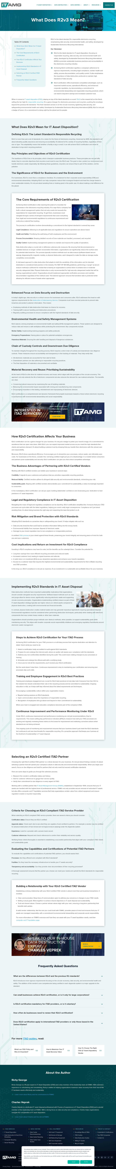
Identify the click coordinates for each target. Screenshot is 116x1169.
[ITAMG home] (9, 1157)
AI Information (29, 1166)
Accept (73, 1162)
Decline (86, 1162)
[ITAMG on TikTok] (108, 1157)
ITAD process (24, 535)
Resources (95, 5)
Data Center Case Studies (35, 1140)
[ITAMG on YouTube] (105, 1157)
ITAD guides (30, 1038)
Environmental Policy (18, 1166)
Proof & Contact (104, 1129)
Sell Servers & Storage (55, 1135)
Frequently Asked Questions (26, 80)
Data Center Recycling (36, 1137)
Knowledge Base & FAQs (82, 1132)
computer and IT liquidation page (27, 920)
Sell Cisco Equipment (55, 1140)
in (98, 1157)
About (86, 5)
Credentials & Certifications (105, 1132)
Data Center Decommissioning (35, 1133)
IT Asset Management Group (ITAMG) (50, 786)
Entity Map (38, 1166)
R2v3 (78, 99)
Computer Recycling (10, 1140)
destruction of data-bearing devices (45, 300)
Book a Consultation (88, 945)
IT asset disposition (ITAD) (33, 99)
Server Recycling (9, 1142)
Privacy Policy (6, 1166)
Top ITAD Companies (103, 1135)
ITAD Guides (78, 1135)
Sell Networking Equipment (57, 1138)
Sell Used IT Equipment (56, 1132)
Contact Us (100, 1138)
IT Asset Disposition (10, 1132)
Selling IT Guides (80, 1140)
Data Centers (75, 5)
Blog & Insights (79, 1143)
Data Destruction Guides (82, 1138)
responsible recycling (35, 102)
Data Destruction (60, 5)
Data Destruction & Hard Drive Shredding (13, 1136)
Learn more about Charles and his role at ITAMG (32, 1117)
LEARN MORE (56, 416)
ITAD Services (10, 1129)
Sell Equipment (55, 1129)
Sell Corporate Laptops (56, 1143)
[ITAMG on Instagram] (101, 1157)
